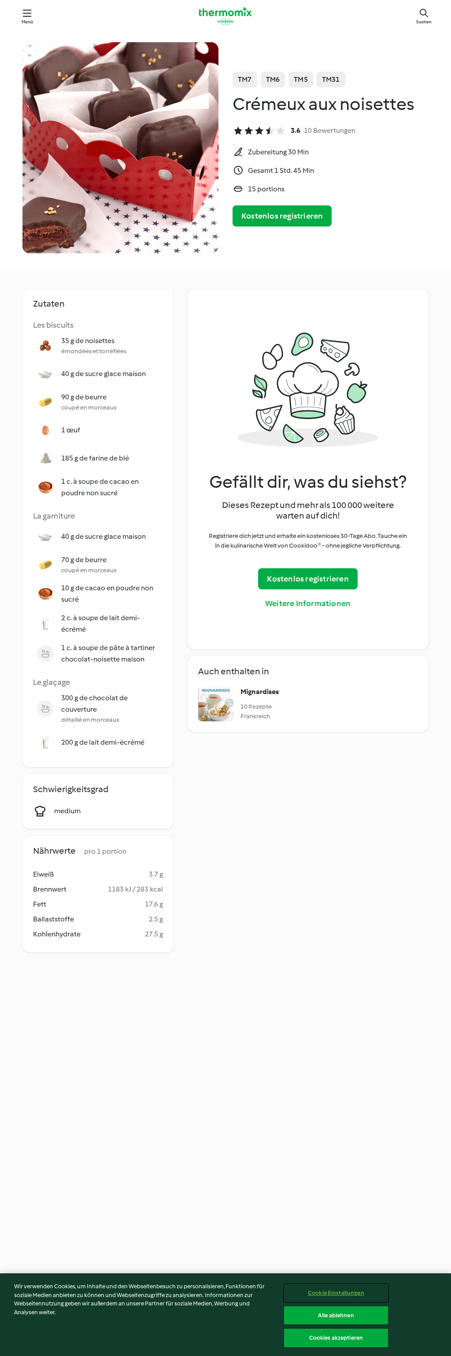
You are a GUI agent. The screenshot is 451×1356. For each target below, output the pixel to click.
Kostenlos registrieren (282, 216)
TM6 (273, 79)
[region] (225, 1314)
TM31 (331, 79)
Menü (27, 22)
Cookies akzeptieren (336, 1337)
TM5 (301, 79)
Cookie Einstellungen (336, 1293)
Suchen (424, 22)
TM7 (245, 79)
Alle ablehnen (336, 1315)
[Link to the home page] (225, 16)
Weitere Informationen (308, 603)
